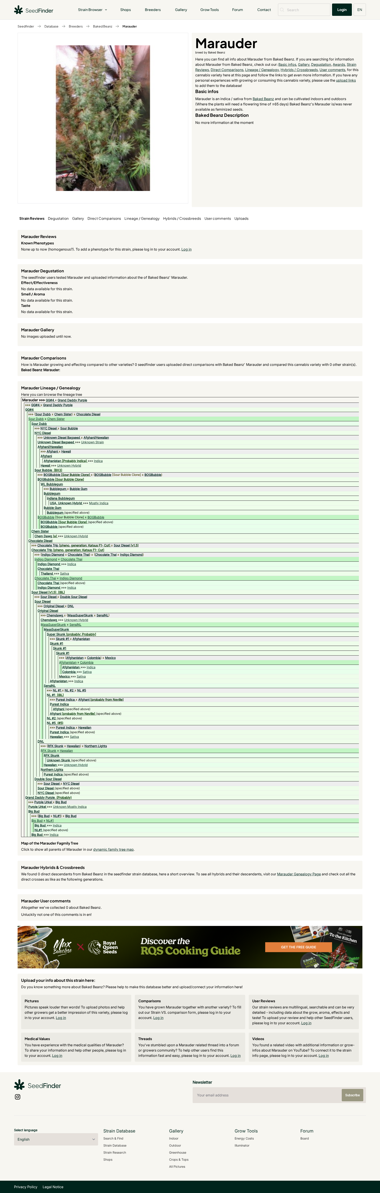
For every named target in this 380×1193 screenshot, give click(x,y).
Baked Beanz (102, 26)
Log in (186, 249)
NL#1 (57, 816)
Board (304, 1138)
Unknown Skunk (58, 760)
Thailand (47, 573)
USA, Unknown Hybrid (66, 503)
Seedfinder (26, 26)
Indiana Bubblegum (61, 498)
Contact (264, 9)
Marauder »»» (34, 400)
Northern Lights (95, 746)
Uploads (241, 218)
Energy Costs (244, 1138)
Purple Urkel (43, 802)
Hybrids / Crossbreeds (299, 70)
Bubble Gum (78, 489)
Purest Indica (65, 699)
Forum (237, 9)
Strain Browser (90, 9)
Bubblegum (58, 489)
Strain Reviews (31, 218)
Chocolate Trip (47, 545)
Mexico (110, 658)
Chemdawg (55, 615)
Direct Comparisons (227, 70)
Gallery (181, 9)
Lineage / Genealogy (262, 70)
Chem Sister (63, 414)
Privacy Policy (25, 1187)
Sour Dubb (43, 414)
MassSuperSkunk (80, 615)
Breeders (153, 9)
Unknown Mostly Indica (70, 806)
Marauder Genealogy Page (299, 874)
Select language (25, 1130)
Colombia (93, 658)
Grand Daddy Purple (72, 400)
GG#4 (50, 400)
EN (359, 9)
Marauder (129, 26)
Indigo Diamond (53, 554)
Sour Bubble (69, 428)
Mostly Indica (98, 503)
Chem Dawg (43, 536)
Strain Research (114, 1152)
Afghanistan (52, 461)
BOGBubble (52, 474)
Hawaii (66, 451)
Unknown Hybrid (69, 465)
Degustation (321, 64)
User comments (332, 70)
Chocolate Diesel (88, 414)
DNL (71, 606)
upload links (346, 80)
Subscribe (352, 1095)
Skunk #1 (62, 639)
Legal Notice (53, 1187)
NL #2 (69, 690)
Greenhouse (177, 1152)
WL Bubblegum (52, 484)
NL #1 (57, 690)
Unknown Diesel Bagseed (62, 437)
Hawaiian (84, 727)
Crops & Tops (178, 1159)
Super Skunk (56, 634)
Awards (339, 64)
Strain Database (114, 1145)
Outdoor (175, 1145)
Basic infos (287, 64)
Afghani (52, 451)
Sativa (64, 573)
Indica (98, 461)
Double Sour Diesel (73, 597)
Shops (125, 9)
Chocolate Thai (78, 554)
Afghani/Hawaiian (96, 437)
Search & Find (113, 1138)
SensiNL (102, 615)
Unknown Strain (92, 442)
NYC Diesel (48, 428)
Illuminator (242, 1145)
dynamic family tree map (113, 849)
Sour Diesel (122, 545)
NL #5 (81, 690)
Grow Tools (209, 9)
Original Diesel (54, 606)
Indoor (173, 1138)
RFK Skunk (55, 746)
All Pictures (177, 1166)
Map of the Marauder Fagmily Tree (49, 843)
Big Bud (61, 802)
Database (51, 26)
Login (342, 9)
